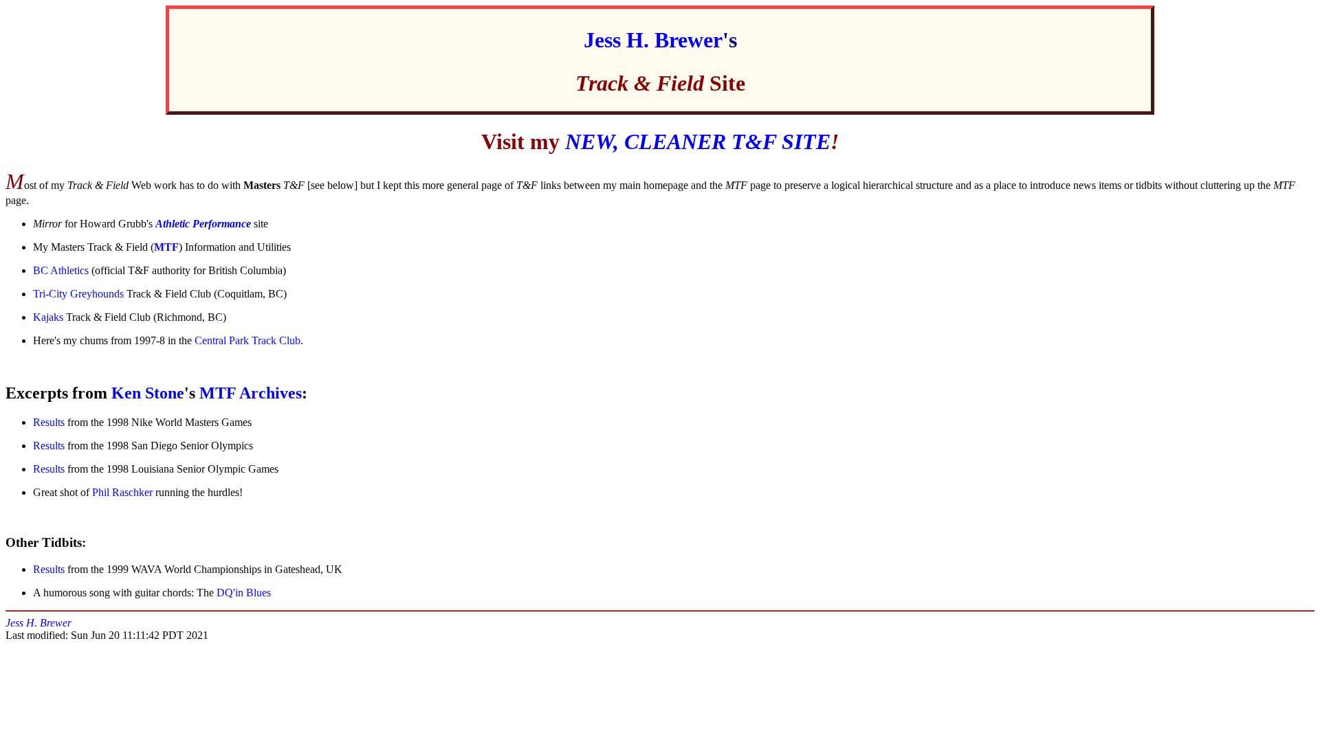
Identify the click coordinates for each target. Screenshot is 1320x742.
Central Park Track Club (247, 340)
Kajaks (48, 317)
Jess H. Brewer (653, 39)
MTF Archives (250, 393)
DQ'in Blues (244, 592)
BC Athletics (61, 270)
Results (49, 422)
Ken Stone (147, 393)
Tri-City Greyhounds (78, 294)
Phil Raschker (122, 492)
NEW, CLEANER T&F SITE (697, 141)
